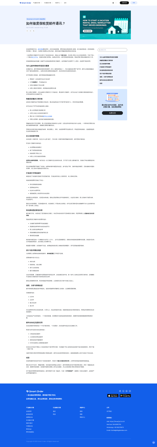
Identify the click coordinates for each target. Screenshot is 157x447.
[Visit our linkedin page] (123, 391)
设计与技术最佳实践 (105, 73)
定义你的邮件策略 (105, 64)
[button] (114, 3)
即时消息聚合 (30, 432)
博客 (81, 414)
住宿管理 (28, 411)
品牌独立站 (29, 417)
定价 (65, 3)
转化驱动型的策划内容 (106, 70)
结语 (101, 83)
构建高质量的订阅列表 (106, 60)
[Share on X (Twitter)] (34, 31)
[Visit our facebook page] (120, 391)
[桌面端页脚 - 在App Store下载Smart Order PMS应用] (112, 395)
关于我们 (109, 411)
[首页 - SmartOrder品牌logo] (25, 3)
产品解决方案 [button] (36, 3)
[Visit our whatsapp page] (127, 391)
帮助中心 (82, 417)
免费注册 (124, 3)
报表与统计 (29, 423)
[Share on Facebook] (27, 31)
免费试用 (112, 113)
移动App (28, 429)
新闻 (81, 411)
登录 (134, 3)
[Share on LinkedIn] (30, 31)
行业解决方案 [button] (47, 3)
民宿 (54, 414)
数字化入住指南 (47, 116)
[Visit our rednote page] (130, 391)
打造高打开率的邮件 (105, 67)
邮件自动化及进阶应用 (106, 80)
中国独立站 (29, 426)
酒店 (54, 411)
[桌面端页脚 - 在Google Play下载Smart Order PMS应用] (125, 395)
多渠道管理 (29, 414)
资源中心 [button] (57, 3)
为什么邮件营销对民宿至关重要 (109, 57)
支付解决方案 (30, 420)
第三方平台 (34, 57)
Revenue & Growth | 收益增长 (36, 19)
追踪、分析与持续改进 (106, 77)
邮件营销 (40, 49)
